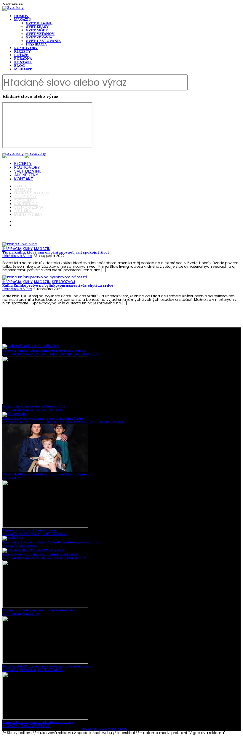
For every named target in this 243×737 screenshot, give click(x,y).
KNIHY (28, 248)
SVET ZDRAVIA (39, 37)
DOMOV (21, 16)
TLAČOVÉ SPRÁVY (35, 725)
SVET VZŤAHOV (40, 33)
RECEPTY (22, 51)
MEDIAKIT (23, 69)
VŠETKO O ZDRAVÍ (29, 207)
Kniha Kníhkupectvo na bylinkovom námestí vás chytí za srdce (57, 285)
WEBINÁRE (23, 189)
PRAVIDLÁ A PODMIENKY (105, 729)
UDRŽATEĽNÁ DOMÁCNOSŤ (65, 422)
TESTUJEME (23, 210)
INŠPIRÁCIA (36, 44)
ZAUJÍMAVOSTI (87, 354)
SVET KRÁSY (37, 26)
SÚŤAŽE (21, 55)
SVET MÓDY (37, 30)
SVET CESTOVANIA (43, 40)
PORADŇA (23, 58)
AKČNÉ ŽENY (26, 175)
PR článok (28, 545)
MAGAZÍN (22, 19)
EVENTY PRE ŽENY (28, 214)
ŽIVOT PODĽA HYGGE (106, 422)
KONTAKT (23, 62)
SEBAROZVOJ (63, 281)
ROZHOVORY (26, 48)
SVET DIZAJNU (39, 23)
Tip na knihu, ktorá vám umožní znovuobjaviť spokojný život (55, 252)
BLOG (19, 65)
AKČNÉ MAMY (25, 196)
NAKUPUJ (22, 186)
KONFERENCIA (26, 203)
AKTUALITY (11, 477)
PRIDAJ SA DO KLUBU (31, 193)
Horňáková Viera (17, 255)
